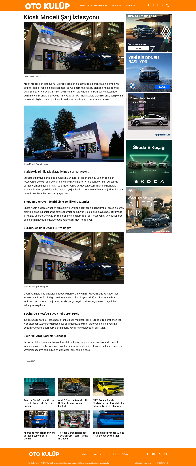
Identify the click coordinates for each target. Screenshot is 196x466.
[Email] (66, 369)
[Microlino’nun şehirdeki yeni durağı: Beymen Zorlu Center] (39, 419)
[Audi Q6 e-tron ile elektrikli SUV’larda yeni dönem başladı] (74, 387)
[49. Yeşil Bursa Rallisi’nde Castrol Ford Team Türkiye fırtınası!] (74, 419)
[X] (157, 5)
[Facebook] (148, 5)
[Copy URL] (80, 369)
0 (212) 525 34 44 (162, 463)
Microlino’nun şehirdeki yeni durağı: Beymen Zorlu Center (39, 435)
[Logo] (45, 454)
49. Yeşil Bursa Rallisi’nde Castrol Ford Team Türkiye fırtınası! (73, 435)
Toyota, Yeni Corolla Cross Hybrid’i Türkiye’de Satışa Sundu (39, 403)
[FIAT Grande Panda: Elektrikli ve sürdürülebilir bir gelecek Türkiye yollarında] (108, 387)
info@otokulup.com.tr (143, 463)
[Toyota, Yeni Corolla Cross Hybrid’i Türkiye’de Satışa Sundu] (39, 387)
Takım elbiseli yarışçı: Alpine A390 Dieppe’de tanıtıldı (108, 434)
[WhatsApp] (162, 5)
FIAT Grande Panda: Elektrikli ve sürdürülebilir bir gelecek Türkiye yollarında (108, 403)
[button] (167, 5)
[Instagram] (153, 5)
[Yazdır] (73, 369)
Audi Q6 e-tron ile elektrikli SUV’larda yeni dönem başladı (73, 403)
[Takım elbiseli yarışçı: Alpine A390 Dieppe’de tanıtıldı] (108, 419)
